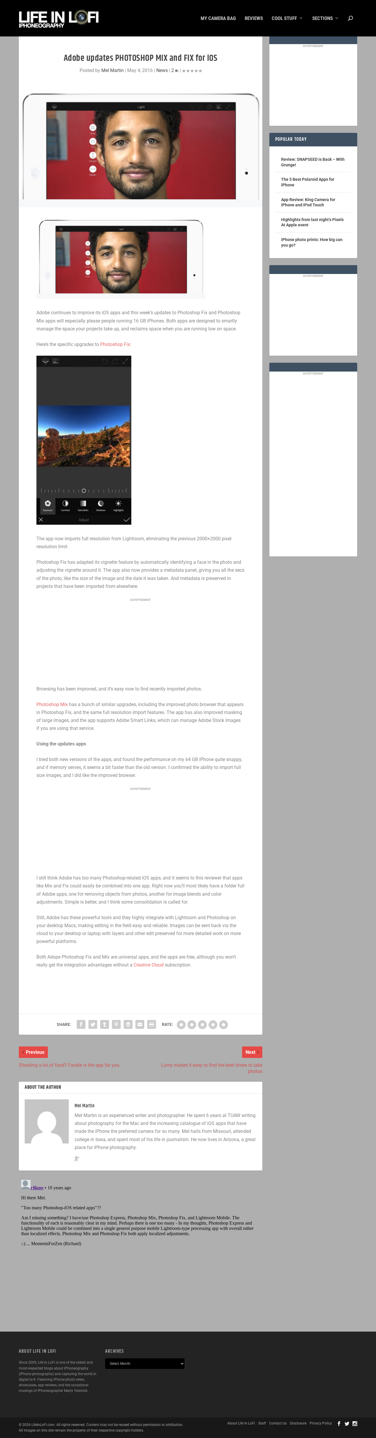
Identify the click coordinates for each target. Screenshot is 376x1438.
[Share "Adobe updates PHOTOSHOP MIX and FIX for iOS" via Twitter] (93, 1024)
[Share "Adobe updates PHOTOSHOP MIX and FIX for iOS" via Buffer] (128, 1024)
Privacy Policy (321, 1423)
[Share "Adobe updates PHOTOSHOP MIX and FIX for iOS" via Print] (151, 1024)
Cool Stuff (284, 18)
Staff (262, 1423)
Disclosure (298, 1423)
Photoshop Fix (115, 344)
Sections (322, 18)
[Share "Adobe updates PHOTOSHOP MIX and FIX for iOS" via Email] (140, 1024)
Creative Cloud (149, 965)
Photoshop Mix (52, 704)
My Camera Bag (218, 18)
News (162, 70)
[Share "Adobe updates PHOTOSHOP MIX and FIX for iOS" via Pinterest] (116, 1024)
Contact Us (278, 1423)
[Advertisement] (140, 642)
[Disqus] (140, 1251)
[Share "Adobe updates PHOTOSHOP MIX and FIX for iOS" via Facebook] (81, 1024)
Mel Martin (112, 70)
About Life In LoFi (241, 1423)
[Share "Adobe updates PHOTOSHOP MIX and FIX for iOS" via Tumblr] (104, 1024)
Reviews (254, 18)
